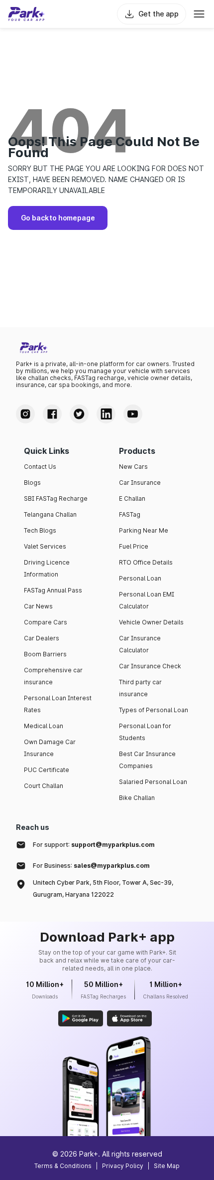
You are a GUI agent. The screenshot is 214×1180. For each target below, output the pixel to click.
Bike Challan (137, 797)
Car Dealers (41, 638)
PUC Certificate (46, 770)
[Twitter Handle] (79, 413)
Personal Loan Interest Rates (58, 704)
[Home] (26, 14)
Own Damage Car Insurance (50, 748)
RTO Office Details (146, 562)
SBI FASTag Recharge (56, 498)
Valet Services (45, 546)
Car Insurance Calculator (140, 644)
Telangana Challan (50, 514)
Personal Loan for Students (145, 732)
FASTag (129, 514)
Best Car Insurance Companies (147, 760)
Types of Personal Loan (153, 710)
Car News (38, 606)
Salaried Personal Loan (153, 782)
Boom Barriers (45, 654)
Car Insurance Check (150, 666)
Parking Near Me (143, 530)
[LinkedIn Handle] (106, 413)
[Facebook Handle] (52, 413)
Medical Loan (43, 726)
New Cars (133, 466)
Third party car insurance (140, 688)
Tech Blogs (40, 530)
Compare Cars (45, 622)
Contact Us (40, 466)
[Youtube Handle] (132, 413)
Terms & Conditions (63, 1166)
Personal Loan (140, 578)
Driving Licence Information (47, 568)
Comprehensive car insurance (53, 676)
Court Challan (43, 785)
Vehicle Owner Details (151, 622)
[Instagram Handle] (25, 413)
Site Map (167, 1166)
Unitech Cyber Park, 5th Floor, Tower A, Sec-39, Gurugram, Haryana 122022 (103, 888)
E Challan (132, 498)
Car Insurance (140, 482)
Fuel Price (133, 546)
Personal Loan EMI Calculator (146, 600)
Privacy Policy (122, 1166)
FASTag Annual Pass (53, 590)
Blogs (32, 482)
